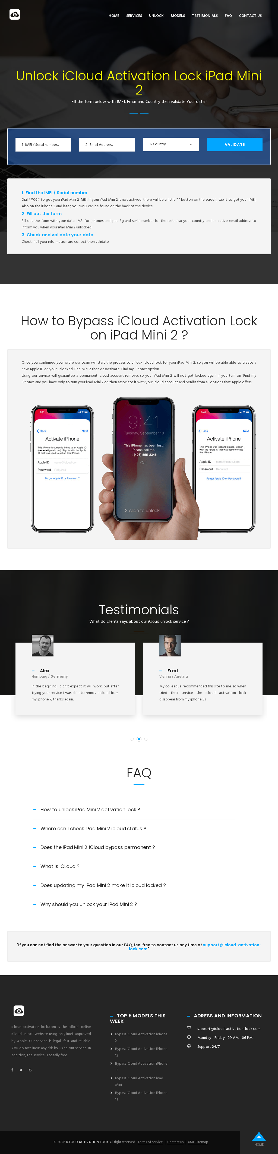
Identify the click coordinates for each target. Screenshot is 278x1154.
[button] (171, 144)
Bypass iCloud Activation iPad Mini (139, 1081)
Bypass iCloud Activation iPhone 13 (141, 1067)
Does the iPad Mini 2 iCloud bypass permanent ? (97, 847)
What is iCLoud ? (60, 866)
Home (114, 16)
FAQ (228, 16)
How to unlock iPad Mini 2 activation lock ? (90, 809)
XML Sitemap (198, 1142)
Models (178, 16)
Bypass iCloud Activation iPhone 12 (141, 1052)
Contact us (250, 16)
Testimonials (205, 16)
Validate (235, 144)
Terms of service (150, 1142)
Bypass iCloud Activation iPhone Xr (141, 1037)
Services (134, 16)
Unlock (156, 16)
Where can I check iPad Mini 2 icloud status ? (93, 828)
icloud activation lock (87, 1142)
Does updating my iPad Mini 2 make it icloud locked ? (103, 885)
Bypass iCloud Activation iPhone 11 (141, 1096)
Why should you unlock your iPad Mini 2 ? (88, 904)
